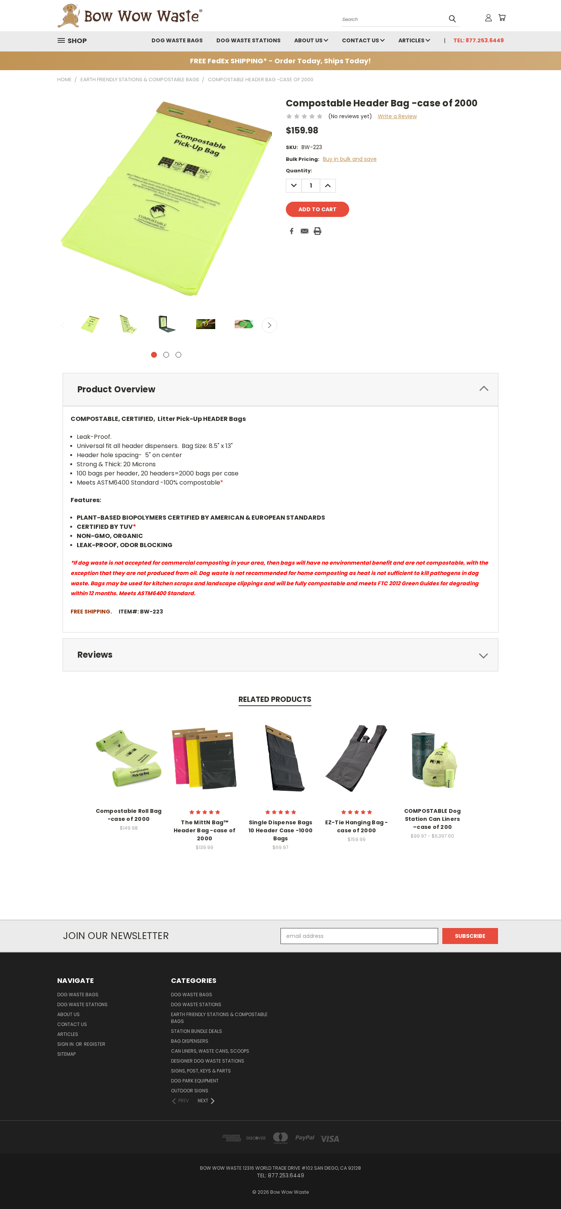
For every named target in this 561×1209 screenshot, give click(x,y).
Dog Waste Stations (248, 40)
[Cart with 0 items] (502, 17)
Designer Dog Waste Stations (207, 1061)
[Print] (317, 231)
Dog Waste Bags (177, 40)
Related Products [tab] (275, 699)
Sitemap (66, 1054)
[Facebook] (291, 231)
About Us (309, 40)
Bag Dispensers (189, 1041)
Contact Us (361, 40)
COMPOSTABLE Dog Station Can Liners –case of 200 (432, 819)
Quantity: (299, 170)
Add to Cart (129, 757)
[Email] (304, 231)
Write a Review (397, 116)
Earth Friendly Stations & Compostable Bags (219, 1017)
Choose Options (205, 757)
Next (269, 325)
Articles (412, 40)
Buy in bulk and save (350, 159)
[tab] (280, 389)
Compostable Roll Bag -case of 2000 (129, 815)
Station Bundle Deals (196, 1031)
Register (94, 1044)
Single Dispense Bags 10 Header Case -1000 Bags (280, 830)
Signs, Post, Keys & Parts (201, 1071)
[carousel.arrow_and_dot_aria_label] (166, 355)
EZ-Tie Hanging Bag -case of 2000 (356, 826)
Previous (63, 325)
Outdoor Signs (189, 1090)
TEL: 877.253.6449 (478, 40)
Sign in (66, 1044)
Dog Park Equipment (195, 1080)
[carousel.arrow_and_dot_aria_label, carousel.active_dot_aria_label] (154, 355)
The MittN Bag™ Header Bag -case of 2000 (205, 830)
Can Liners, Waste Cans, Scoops (210, 1051)
